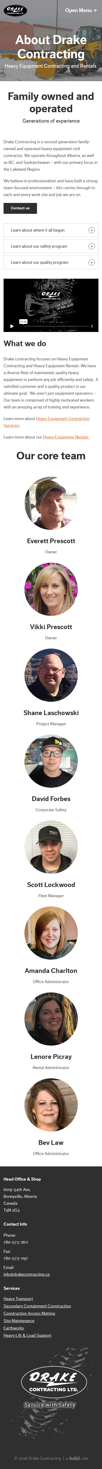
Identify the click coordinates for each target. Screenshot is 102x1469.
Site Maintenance (19, 1321)
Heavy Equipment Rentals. (66, 437)
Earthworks (14, 1328)
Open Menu (78, 10)
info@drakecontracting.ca (27, 1274)
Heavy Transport (18, 1299)
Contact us (20, 208)
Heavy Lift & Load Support (27, 1335)
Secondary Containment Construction (37, 1306)
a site (77, 1458)
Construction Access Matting (29, 1313)
